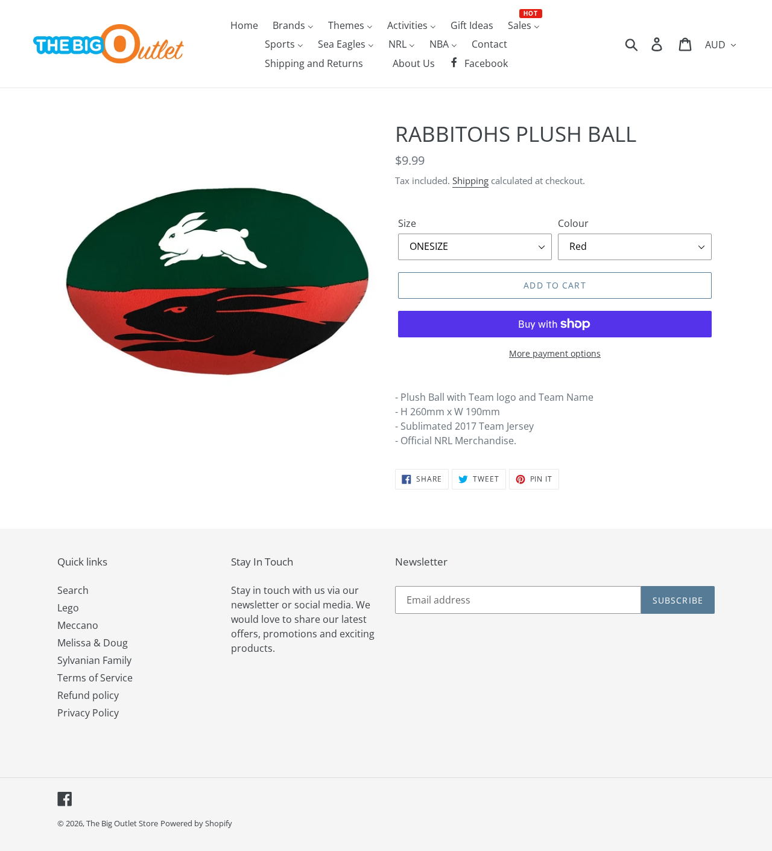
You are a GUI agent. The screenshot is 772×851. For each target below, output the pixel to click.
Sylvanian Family (94, 660)
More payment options (555, 353)
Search (73, 590)
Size (407, 223)
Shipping (470, 180)
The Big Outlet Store (122, 823)
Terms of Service (95, 677)
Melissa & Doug (92, 642)
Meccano (77, 625)
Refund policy (88, 695)
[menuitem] (244, 24)
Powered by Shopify (196, 823)
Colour (573, 223)
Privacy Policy (88, 712)
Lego (68, 607)
